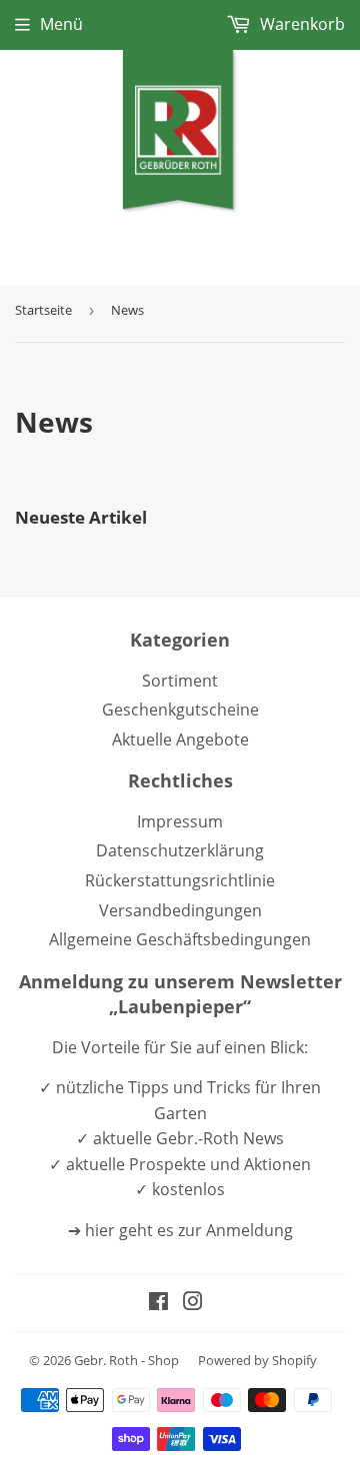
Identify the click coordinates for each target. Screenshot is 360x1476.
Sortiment (180, 681)
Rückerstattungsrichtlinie (180, 880)
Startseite (43, 310)
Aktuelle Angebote (180, 739)
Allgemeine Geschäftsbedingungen (180, 939)
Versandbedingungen (180, 910)
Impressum (180, 821)
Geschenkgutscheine (180, 710)
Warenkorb (300, 24)
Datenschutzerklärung (180, 850)
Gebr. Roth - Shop (126, 1360)
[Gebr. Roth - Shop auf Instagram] (193, 1303)
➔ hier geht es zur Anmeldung (180, 1230)
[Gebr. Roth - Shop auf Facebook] (158, 1303)
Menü (61, 24)
